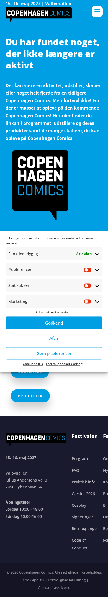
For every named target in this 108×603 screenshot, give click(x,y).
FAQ (75, 470)
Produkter (30, 395)
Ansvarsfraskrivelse (54, 587)
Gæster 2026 (83, 493)
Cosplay (79, 505)
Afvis (54, 338)
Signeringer (82, 517)
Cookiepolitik (33, 363)
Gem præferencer (54, 353)
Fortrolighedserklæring (64, 363)
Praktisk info (83, 482)
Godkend (54, 323)
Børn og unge (84, 528)
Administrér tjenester (52, 312)
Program (80, 458)
